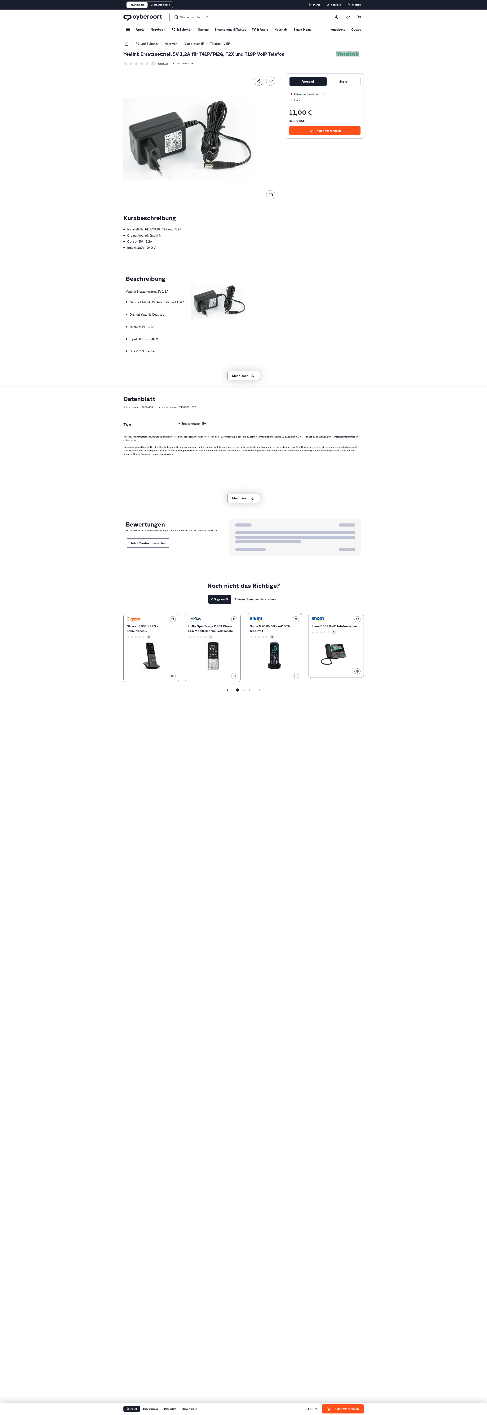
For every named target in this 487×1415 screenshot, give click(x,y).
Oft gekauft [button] (219, 599)
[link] (139, 63)
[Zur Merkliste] (347, 17)
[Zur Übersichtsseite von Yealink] (347, 54)
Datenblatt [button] (170, 1409)
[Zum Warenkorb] (359, 17)
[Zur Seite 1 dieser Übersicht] (237, 690)
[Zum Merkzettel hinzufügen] (270, 81)
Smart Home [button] (303, 29)
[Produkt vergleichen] (270, 194)
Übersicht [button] (131, 1409)
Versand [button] (308, 81)
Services (336, 4)
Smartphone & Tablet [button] (230, 29)
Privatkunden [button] (137, 4)
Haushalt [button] (280, 29)
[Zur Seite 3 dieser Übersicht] (250, 690)
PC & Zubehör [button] (181, 29)
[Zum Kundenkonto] (336, 17)
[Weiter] (259, 690)
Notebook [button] (158, 29)
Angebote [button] (338, 29)
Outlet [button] (356, 29)
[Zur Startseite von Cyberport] (142, 17)
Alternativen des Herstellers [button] (255, 599)
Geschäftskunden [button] (160, 4)
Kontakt (356, 4)
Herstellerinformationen (345, 436)
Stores (316, 4)
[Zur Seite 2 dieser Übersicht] (244, 690)
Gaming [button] (203, 29)
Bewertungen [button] (189, 1409)
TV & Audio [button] (260, 29)
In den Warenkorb (328, 130)
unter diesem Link (285, 447)
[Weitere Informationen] (323, 94)
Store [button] (343, 81)
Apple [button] (140, 29)
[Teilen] (258, 81)
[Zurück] (227, 690)
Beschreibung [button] (150, 1409)
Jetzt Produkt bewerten (148, 543)
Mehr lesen (240, 375)
